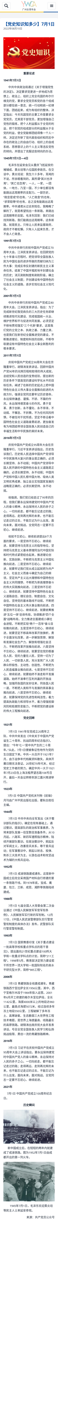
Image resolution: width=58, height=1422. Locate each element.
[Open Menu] (6, 5)
